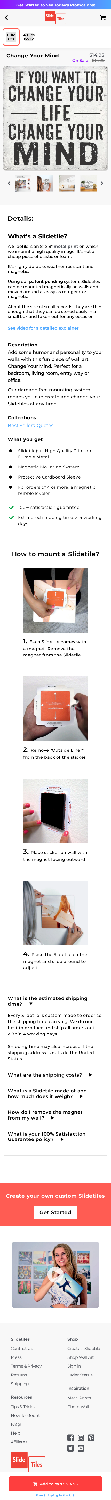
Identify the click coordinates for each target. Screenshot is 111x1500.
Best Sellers (21, 425)
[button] (6, 17)
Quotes (45, 425)
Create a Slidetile (83, 1348)
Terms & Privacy (26, 1366)
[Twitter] (72, 1450)
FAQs (16, 1424)
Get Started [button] (55, 1212)
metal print (66, 246)
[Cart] (104, 17)
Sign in (74, 1366)
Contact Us (22, 1348)
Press (16, 1357)
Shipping (20, 1383)
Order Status (79, 1374)
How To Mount (25, 1415)
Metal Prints (79, 1397)
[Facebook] (72, 1439)
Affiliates (19, 1441)
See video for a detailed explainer (43, 328)
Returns (19, 1374)
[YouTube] (83, 1450)
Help (15, 1433)
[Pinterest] (93, 1439)
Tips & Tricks (23, 1406)
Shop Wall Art (80, 1357)
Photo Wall (78, 1406)
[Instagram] (83, 1439)
